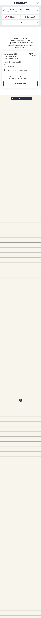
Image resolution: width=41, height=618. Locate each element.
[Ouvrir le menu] (2, 2)
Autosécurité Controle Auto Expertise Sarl (10, 56)
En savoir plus (20, 83)
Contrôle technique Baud (17, 70)
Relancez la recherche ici (21, 99)
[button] (38, 3)
